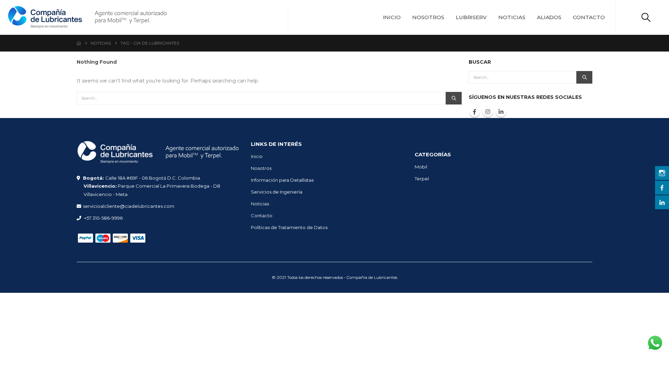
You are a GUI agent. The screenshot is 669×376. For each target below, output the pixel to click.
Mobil (421, 167)
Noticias (511, 17)
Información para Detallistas (282, 180)
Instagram (488, 112)
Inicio (392, 17)
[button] (646, 17)
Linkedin (501, 112)
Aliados (549, 17)
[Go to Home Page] (79, 43)
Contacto (589, 17)
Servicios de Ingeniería (276, 192)
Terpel (422, 178)
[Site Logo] (87, 17)
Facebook (474, 112)
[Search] (454, 98)
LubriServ (471, 17)
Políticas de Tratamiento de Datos (289, 227)
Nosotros (428, 17)
